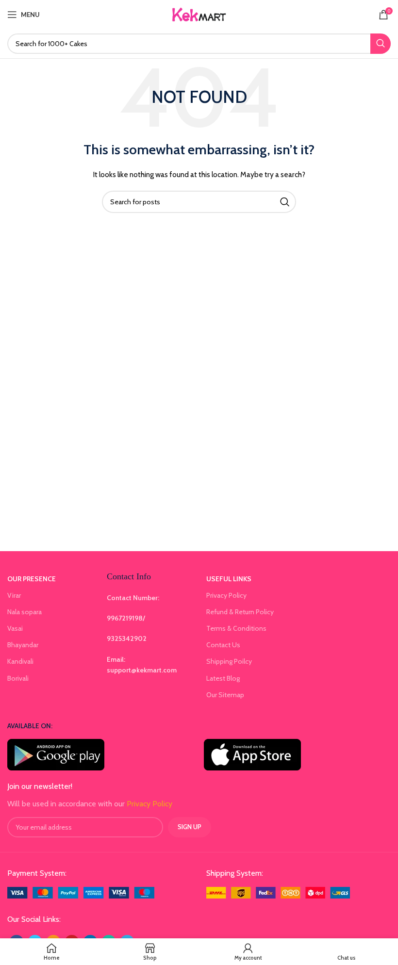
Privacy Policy (226, 595)
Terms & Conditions (236, 628)
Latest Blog (223, 678)
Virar (14, 595)
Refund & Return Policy (240, 611)
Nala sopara (24, 611)
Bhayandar (22, 644)
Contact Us (223, 644)
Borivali (18, 678)
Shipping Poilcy (229, 661)
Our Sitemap (225, 694)
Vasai (15, 628)
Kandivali (20, 661)
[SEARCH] (380, 43)
